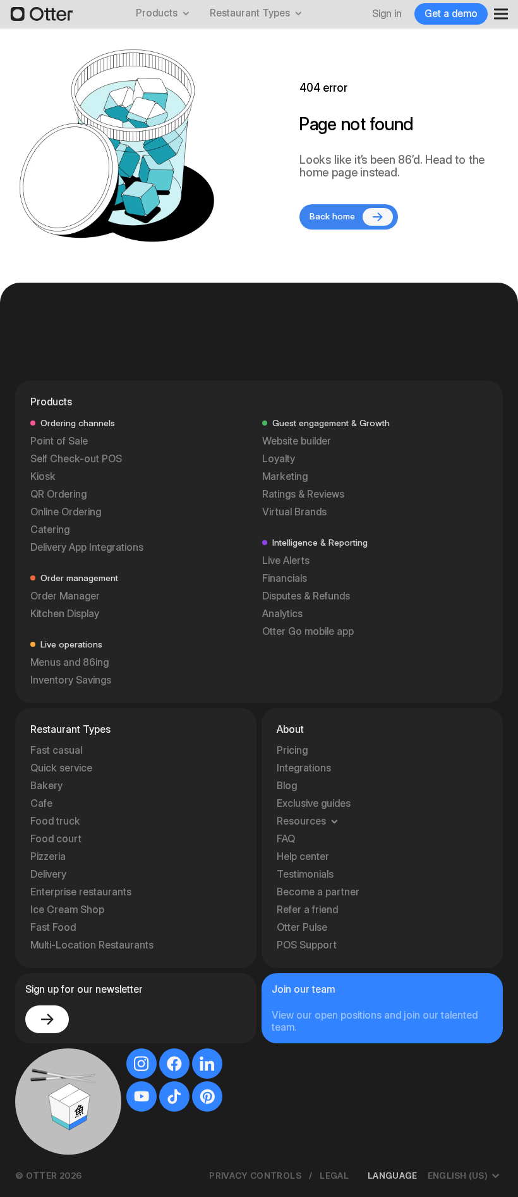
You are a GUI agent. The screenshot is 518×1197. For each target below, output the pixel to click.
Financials (284, 578)
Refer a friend (307, 910)
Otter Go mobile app (308, 631)
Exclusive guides (314, 803)
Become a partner (318, 892)
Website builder (296, 441)
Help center (303, 856)
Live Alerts (286, 561)
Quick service (61, 768)
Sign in (387, 14)
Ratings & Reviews (303, 494)
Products (157, 13)
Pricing (292, 750)
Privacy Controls (255, 1175)
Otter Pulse (302, 927)
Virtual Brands (294, 512)
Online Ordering (65, 512)
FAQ (286, 839)
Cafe (41, 803)
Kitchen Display (64, 614)
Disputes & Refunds (306, 596)
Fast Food (53, 927)
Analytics (282, 614)
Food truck (55, 821)
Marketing (285, 476)
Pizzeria (48, 856)
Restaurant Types (250, 13)
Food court (55, 839)
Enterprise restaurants (80, 892)
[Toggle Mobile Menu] (496, 14)
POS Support (307, 945)
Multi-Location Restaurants (92, 945)
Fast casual (56, 750)
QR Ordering (58, 494)
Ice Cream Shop (67, 910)
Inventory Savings (70, 680)
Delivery (48, 874)
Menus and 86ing (69, 662)
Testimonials (305, 874)
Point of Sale (59, 441)
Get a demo (451, 14)
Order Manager (65, 596)
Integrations (304, 768)
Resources (301, 821)
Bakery (46, 786)
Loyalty (278, 459)
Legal (334, 1175)
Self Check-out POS (76, 459)
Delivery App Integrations (86, 547)
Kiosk (43, 476)
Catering (49, 530)
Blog (287, 786)
